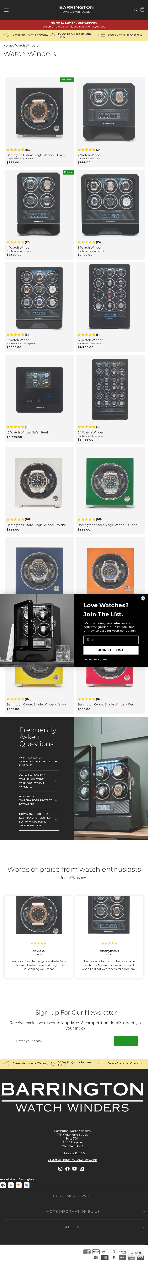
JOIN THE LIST (111, 650)
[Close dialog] (143, 598)
